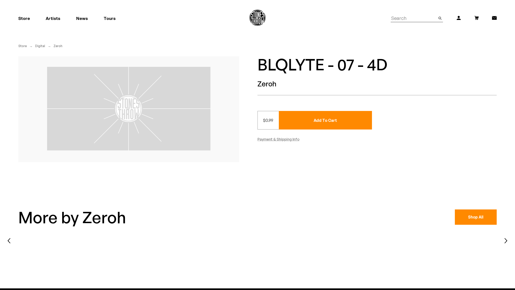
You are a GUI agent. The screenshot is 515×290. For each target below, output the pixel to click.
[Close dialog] (331, 105)
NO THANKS (297, 176)
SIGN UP (297, 164)
